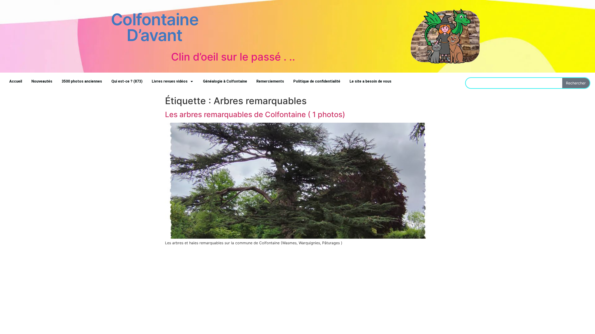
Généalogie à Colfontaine (225, 81)
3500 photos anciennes (82, 81)
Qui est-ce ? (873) (126, 81)
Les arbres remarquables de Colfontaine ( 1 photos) (255, 114)
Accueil (15, 81)
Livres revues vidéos (170, 81)
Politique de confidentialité (316, 81)
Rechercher (576, 83)
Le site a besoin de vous (370, 81)
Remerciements (270, 81)
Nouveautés (41, 81)
